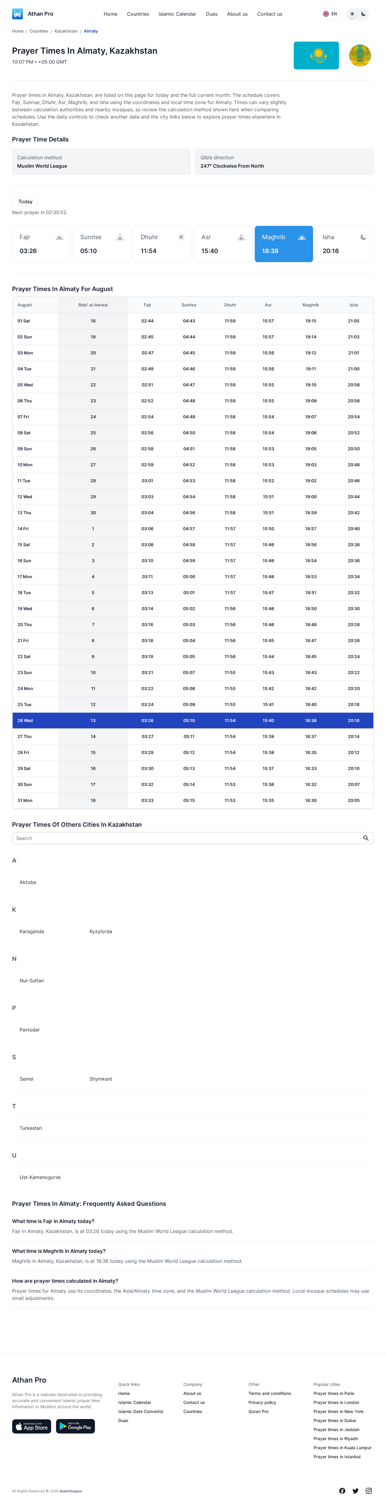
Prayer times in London (336, 1402)
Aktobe (28, 882)
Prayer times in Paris (334, 1393)
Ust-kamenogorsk (40, 1177)
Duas (211, 14)
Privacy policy (262, 1402)
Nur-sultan (32, 980)
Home (110, 14)
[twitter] (355, 1491)
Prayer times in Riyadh (336, 1438)
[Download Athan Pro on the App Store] (31, 1426)
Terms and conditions (269, 1393)
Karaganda (32, 931)
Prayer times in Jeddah (336, 1429)
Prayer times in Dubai (335, 1420)
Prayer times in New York (339, 1411)
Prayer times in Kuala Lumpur (343, 1447)
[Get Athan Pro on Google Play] (75, 1426)
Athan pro (40, 14)
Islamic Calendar (177, 14)
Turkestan (31, 1128)
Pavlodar (30, 1030)
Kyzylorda (101, 931)
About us (237, 14)
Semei (26, 1079)
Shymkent (101, 1079)
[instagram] (369, 1491)
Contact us (269, 14)
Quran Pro (258, 1411)
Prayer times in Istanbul (337, 1456)
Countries (138, 14)
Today (25, 201)
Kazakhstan (66, 30)
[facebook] (342, 1491)
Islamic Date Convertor (140, 1411)
